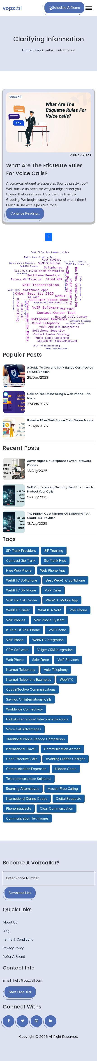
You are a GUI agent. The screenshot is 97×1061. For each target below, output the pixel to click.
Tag (37, 50)
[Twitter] (22, 1021)
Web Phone (15, 660)
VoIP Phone (78, 610)
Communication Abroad (62, 749)
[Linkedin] (50, 1021)
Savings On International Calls (29, 699)
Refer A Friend (14, 956)
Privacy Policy (13, 948)
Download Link (20, 893)
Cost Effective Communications (31, 689)
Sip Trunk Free (55, 560)
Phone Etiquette (18, 808)
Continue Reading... (25, 213)
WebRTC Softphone (21, 580)
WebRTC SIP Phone (21, 590)
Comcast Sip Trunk (20, 560)
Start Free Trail (20, 992)
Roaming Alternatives (22, 789)
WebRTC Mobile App (62, 600)
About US (10, 922)
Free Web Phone (19, 570)
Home (27, 50)
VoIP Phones (15, 620)
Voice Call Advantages (23, 729)
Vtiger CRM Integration (55, 650)
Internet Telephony (20, 669)
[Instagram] (36, 1021)
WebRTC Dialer (18, 610)
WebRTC (67, 679)
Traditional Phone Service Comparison (35, 739)
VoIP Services (68, 660)
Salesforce (40, 660)
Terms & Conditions (18, 939)
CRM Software (17, 650)
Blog (6, 931)
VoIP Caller (53, 590)
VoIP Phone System (49, 620)
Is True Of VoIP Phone (23, 630)
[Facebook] (8, 1021)
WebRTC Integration (48, 640)
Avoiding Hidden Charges (65, 759)
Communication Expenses (26, 769)
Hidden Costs (65, 769)
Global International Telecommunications (37, 719)
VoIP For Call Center (21, 600)
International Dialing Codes (26, 798)
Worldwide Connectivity (24, 709)
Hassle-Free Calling (63, 789)
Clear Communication (56, 808)
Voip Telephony (56, 669)
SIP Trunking (53, 550)
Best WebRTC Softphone (65, 580)
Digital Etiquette (68, 798)
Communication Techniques (27, 818)
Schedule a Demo (66, 7)
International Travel (20, 749)
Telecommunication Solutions (28, 779)
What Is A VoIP (49, 610)
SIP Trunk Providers (21, 550)
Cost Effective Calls (21, 759)
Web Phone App (52, 570)
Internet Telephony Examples (28, 679)
